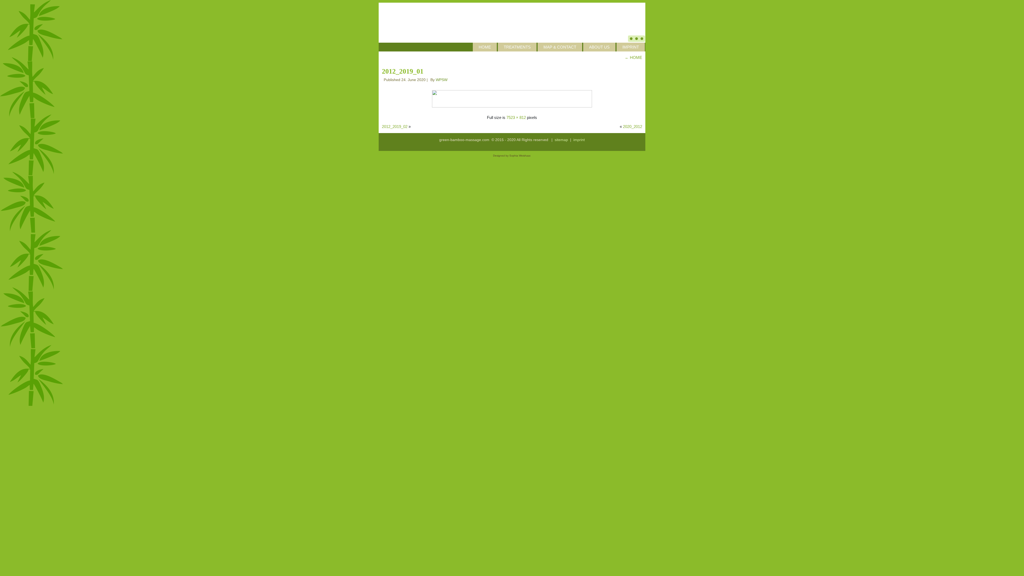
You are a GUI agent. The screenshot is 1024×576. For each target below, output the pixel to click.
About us (599, 47)
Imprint (630, 47)
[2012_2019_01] (512, 98)
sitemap (561, 140)
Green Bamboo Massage (540, 13)
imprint (579, 140)
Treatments (517, 47)
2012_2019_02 (394, 126)
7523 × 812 (516, 117)
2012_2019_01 (402, 71)
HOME (485, 47)
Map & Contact (559, 47)
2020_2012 (632, 126)
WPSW (441, 80)
